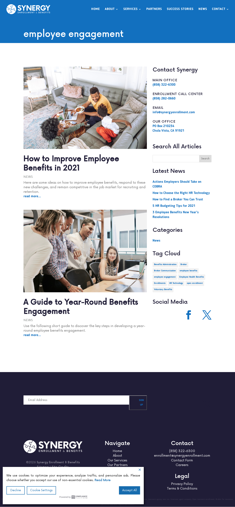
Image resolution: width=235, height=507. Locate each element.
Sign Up (141, 402)
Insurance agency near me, (159, 499)
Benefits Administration (165, 264)
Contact (218, 9)
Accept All (129, 490)
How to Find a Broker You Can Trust (178, 199)
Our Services (117, 460)
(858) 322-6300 (164, 84)
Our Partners (117, 465)
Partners (154, 9)
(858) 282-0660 (164, 98)
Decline (15, 490)
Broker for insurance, (224, 499)
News (202, 9)
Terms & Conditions (182, 488)
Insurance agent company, (181, 499)
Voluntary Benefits (163, 289)
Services (130, 9)
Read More (103, 480)
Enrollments (159, 283)
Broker (183, 264)
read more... (32, 196)
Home (95, 9)
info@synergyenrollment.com (174, 112)
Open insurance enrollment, (204, 499)
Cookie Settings (41, 490)
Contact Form (182, 460)
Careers (182, 465)
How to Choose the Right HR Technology (181, 193)
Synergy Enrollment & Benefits (58, 462)
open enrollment (195, 283)
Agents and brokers (126, 504)
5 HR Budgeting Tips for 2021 (174, 206)
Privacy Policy (182, 484)
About (110, 9)
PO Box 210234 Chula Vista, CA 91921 (168, 128)
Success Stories (180, 9)
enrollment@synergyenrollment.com (182, 456)
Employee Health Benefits (191, 277)
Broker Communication (165, 271)
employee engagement (165, 277)
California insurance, (110, 504)
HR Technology (176, 283)
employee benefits (188, 271)
